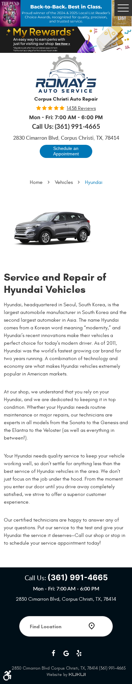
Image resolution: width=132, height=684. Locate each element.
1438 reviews (81, 108)
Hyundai (94, 182)
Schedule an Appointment (66, 151)
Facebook (53, 653)
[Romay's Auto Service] (66, 74)
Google (66, 653)
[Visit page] (66, 644)
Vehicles (64, 182)
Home (36, 182)
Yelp (78, 653)
